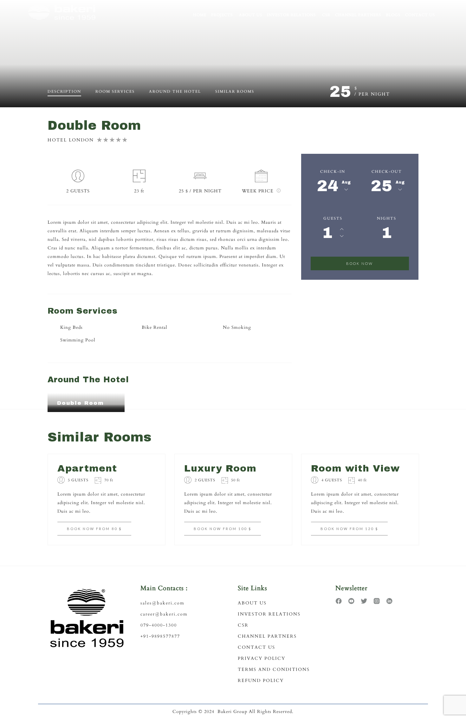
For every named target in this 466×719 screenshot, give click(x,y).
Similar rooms (234, 91)
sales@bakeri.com (162, 603)
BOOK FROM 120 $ (349, 529)
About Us (250, 14)
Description (64, 91)
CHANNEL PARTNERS (267, 636)
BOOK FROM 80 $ (94, 529)
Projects (222, 14)
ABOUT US (252, 603)
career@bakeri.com (164, 614)
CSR (326, 14)
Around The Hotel (175, 91)
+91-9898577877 (160, 636)
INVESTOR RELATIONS (269, 614)
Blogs (393, 14)
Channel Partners (358, 14)
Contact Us (420, 14)
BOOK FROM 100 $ (222, 529)
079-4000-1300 (158, 625)
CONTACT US (256, 647)
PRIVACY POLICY (261, 658)
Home (199, 14)
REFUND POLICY (261, 681)
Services (115, 91)
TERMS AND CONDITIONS (274, 669)
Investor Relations (291, 14)
